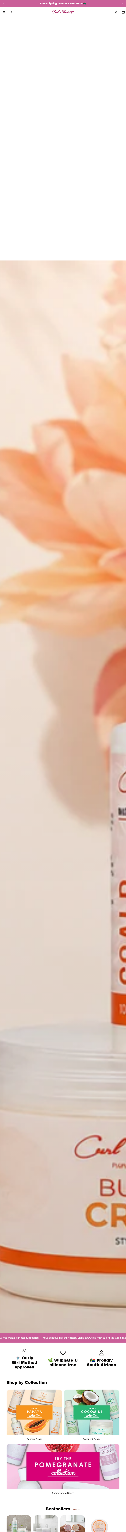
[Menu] (4, 12)
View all (76, 1509)
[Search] (10, 12)
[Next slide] (122, 3)
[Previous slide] (3, 3)
